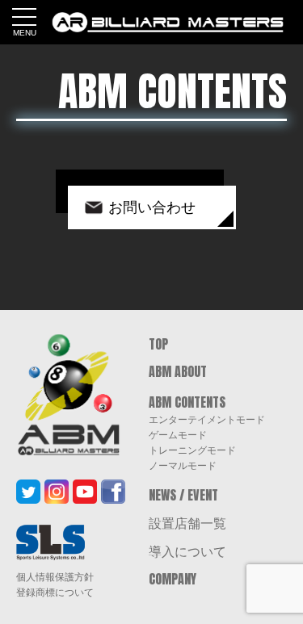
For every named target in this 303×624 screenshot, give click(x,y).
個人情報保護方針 (55, 577)
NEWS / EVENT (183, 495)
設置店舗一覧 (187, 522)
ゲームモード (178, 434)
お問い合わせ (152, 207)
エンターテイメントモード (207, 419)
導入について (187, 550)
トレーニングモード (192, 449)
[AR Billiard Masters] (167, 22)
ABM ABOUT (178, 371)
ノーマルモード (183, 465)
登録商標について (55, 592)
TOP (158, 344)
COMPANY (172, 578)
